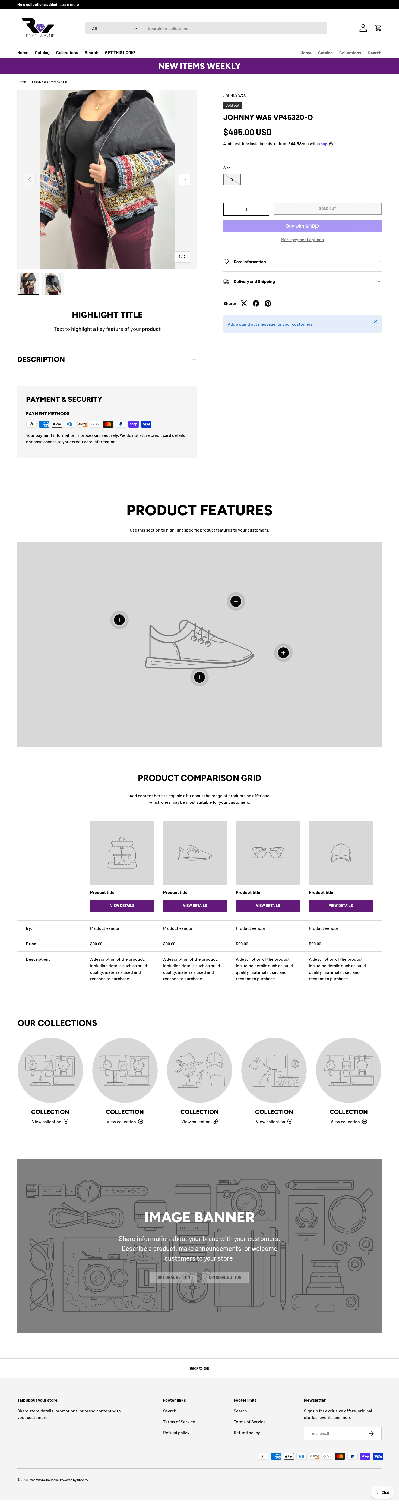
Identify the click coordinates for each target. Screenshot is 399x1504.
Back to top (199, 1368)
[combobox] (206, 28)
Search (92, 52)
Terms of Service (179, 1421)
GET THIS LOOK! (120, 52)
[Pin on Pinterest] (268, 303)
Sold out (327, 208)
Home (22, 52)
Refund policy (176, 1432)
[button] (378, 28)
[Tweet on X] (244, 303)
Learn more (69, 4)
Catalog (42, 52)
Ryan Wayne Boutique (43, 1480)
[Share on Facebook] (256, 303)
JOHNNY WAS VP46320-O (49, 81)
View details (122, 905)
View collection (46, 1121)
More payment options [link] (302, 239)
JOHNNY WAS (234, 95)
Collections (67, 52)
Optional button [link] (174, 1277)
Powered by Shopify (74, 1480)
